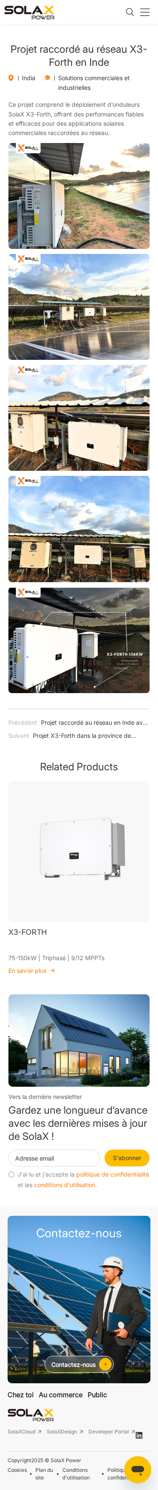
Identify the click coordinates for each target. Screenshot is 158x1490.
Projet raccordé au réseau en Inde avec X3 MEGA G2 (79, 723)
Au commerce (61, 1394)
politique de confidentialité (112, 1174)
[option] (79, 878)
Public (97, 1394)
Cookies (17, 1470)
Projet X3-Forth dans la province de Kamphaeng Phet (69, 736)
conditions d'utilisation (64, 1185)
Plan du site (44, 1474)
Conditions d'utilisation (76, 1474)
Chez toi (21, 1394)
